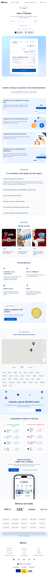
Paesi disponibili (24, 555)
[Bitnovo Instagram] (14, 559)
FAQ (39, 548)
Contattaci (39, 553)
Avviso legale (9, 553)
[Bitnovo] (4, 2)
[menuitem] (13, 2)
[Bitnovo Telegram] (34, 559)
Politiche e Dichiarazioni (9, 555)
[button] (43, 2)
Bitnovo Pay (9, 548)
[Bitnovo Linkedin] (24, 559)
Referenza (24, 548)
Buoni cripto (9, 550)
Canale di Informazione (39, 555)
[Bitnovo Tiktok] (29, 559)
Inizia (35, 21)
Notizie (38, 550)
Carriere (24, 553)
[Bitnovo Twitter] (19, 559)
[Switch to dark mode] (41, 2)
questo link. (26, 535)
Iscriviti (38, 410)
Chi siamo (24, 550)
